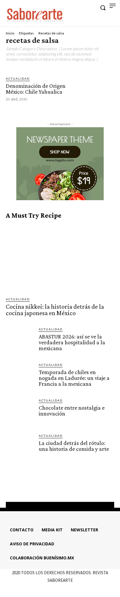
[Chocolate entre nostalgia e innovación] (20, 412)
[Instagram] (55, 487)
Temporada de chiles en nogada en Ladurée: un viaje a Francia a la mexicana (74, 378)
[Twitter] (65, 487)
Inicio (10, 33)
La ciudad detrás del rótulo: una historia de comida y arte (74, 446)
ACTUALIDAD (18, 78)
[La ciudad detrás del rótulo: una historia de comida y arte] (20, 447)
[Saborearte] (35, 14)
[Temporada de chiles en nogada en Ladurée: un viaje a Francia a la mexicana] (20, 376)
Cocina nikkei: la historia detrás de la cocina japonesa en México (55, 310)
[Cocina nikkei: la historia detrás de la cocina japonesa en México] (60, 258)
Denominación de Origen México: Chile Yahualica (36, 89)
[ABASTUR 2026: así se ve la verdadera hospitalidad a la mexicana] (20, 341)
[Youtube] (75, 487)
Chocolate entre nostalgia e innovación (72, 410)
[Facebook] (44, 487)
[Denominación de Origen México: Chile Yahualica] (93, 88)
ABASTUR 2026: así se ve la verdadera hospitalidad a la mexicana (72, 342)
